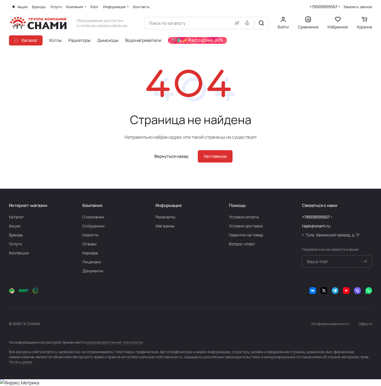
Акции (14, 226)
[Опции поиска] (236, 23)
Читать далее (20, 361)
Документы (92, 270)
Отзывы (89, 243)
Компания (92, 205)
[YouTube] (346, 290)
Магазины (164, 226)
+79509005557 (323, 6)
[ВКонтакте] (312, 290)
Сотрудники (93, 226)
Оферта (365, 323)
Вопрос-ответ (242, 243)
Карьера (90, 252)
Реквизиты (165, 217)
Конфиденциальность (331, 323)
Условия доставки (246, 226)
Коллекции (19, 252)
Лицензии (91, 261)
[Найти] (261, 23)
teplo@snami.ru (316, 226)
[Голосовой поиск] (248, 23)
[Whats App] (368, 290)
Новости (90, 234)
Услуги (15, 243)
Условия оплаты (244, 217)
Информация (168, 205)
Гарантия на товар (246, 234)
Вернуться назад (171, 156)
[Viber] (357, 290)
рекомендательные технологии (115, 342)
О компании (93, 217)
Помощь (237, 205)
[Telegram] (335, 290)
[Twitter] (323, 290)
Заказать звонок (357, 6)
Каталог (16, 217)
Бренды (16, 234)
